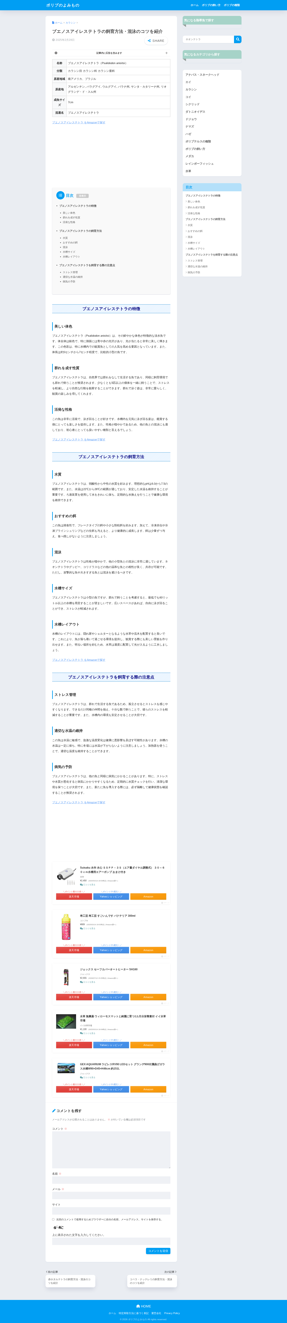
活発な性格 (69, 222)
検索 (237, 39)
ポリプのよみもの (63, 5)
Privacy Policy (172, 1313)
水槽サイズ (69, 251)
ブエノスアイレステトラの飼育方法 (80, 230)
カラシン (191, 89)
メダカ (190, 156)
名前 (56, 1173)
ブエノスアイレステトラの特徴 (77, 205)
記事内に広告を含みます (109, 53)
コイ (188, 97)
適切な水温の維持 (73, 276)
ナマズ (190, 126)
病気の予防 (69, 281)
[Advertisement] (111, 152)
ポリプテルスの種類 (198, 141)
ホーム (195, 5)
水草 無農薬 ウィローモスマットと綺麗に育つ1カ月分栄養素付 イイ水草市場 (123, 1018)
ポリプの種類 (232, 5)
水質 (65, 237)
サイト (56, 1204)
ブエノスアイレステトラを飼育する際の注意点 (87, 265)
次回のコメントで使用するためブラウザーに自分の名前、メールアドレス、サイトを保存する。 (109, 1219)
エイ (188, 82)
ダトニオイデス (195, 111)
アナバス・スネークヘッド (202, 74)
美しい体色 (69, 212)
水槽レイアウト (71, 256)
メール (58, 1189)
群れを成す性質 (71, 217)
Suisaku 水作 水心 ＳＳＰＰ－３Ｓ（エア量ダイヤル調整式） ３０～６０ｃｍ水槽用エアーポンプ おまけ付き (122, 869)
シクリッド (193, 104)
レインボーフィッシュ (200, 163)
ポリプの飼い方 (211, 5)
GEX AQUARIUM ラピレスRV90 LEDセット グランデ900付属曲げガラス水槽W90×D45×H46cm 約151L (122, 1066)
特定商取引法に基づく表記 (134, 1313)
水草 (188, 171)
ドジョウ (191, 119)
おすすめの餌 (70, 242)
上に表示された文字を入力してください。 (79, 1235)
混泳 (65, 247)
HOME (145, 1306)
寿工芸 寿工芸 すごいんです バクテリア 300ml (107, 915)
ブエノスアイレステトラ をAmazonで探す (78, 122)
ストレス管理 (70, 272)
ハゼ (188, 134)
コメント (59, 1128)
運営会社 (156, 1313)
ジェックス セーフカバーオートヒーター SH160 (109, 969)
